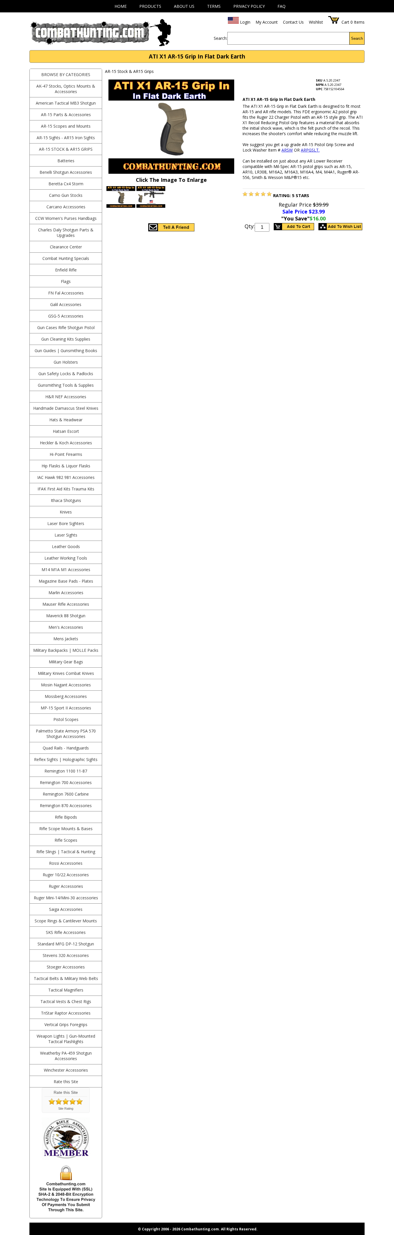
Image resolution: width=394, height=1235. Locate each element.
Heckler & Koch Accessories (66, 442)
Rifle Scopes (66, 840)
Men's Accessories (65, 627)
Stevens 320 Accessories (66, 955)
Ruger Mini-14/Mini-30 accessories (66, 897)
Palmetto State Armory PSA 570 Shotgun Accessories (66, 733)
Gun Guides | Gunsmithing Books (66, 350)
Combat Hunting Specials (65, 258)
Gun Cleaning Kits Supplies (65, 339)
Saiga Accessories (65, 909)
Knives (66, 512)
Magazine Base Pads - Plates (66, 581)
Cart (345, 22)
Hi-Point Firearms (66, 454)
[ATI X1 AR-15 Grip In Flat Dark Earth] (245, 194)
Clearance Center (66, 247)
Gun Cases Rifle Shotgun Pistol (66, 327)
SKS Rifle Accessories (66, 932)
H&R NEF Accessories (65, 396)
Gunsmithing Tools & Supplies (66, 385)
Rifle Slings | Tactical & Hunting (65, 851)
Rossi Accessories (65, 863)
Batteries (65, 160)
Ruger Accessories (66, 886)
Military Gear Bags (66, 661)
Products (150, 6)
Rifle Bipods (66, 817)
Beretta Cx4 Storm (65, 183)
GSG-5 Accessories (65, 316)
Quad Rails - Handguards (66, 748)
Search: (220, 38)
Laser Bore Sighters (65, 523)
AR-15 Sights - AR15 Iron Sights (66, 137)
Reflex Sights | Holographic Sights (65, 759)
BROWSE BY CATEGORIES (65, 74)
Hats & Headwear (65, 419)
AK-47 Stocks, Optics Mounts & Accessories (65, 88)
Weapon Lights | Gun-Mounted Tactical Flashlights (66, 1038)
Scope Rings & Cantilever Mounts (66, 921)
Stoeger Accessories (66, 967)
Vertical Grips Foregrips (65, 1024)
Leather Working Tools (65, 558)
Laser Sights (66, 535)
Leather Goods (66, 546)
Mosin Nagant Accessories (66, 685)
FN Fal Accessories (66, 293)
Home (121, 6)
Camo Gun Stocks (65, 195)
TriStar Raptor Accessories (66, 1013)
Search (357, 38)
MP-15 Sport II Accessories (66, 708)
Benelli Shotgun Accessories (66, 172)
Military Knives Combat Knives (66, 673)
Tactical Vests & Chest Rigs (65, 1001)
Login (245, 22)
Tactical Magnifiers (65, 990)
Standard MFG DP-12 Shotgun (65, 944)
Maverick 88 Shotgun (65, 615)
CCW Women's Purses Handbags (66, 218)
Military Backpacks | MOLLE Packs (65, 650)
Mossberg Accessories (66, 696)
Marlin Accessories (65, 592)
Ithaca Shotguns (66, 500)
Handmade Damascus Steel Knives (65, 408)
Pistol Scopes (65, 719)
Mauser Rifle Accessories (65, 604)
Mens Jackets (65, 638)
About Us (184, 6)
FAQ (281, 6)
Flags (66, 281)
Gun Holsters (66, 362)
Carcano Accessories (65, 206)
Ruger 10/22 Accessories (66, 874)
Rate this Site (66, 1081)
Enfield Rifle (66, 270)
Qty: (250, 226)
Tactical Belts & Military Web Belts (66, 978)
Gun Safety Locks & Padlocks (65, 373)
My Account (267, 22)
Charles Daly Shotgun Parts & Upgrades (65, 232)
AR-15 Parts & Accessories (66, 114)
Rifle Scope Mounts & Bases (66, 828)
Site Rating (65, 1108)
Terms (214, 6)
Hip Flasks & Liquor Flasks (66, 466)
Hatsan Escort (66, 431)
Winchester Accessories (66, 1070)
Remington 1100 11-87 (65, 771)
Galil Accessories (65, 304)
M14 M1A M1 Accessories (66, 569)
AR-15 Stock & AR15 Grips (66, 149)
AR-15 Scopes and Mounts (66, 126)
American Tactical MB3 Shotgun (66, 103)
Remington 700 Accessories (66, 782)
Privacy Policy (249, 6)
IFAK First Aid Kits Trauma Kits (65, 489)
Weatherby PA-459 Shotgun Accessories (66, 1055)
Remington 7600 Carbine (66, 794)
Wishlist (316, 22)
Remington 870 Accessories (66, 805)
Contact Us (293, 22)
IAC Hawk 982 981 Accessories (66, 477)
